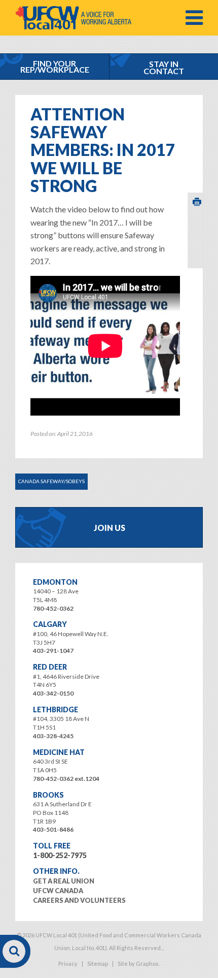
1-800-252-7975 (60, 855)
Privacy (68, 963)
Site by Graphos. (139, 963)
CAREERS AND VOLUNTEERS (79, 900)
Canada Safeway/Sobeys (51, 481)
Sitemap (97, 963)
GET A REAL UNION (63, 881)
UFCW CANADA (58, 891)
